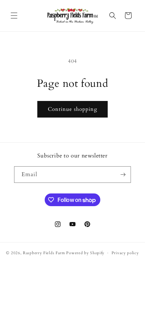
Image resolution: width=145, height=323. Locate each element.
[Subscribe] (123, 174)
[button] (14, 15)
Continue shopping (72, 109)
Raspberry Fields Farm (44, 253)
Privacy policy (125, 253)
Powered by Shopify (85, 253)
